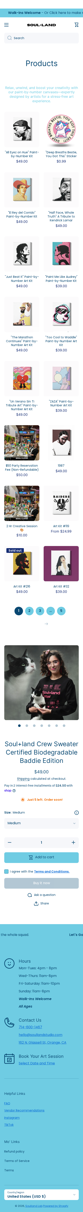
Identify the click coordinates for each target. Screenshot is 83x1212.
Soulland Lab (34, 1206)
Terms (9, 1170)
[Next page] (45, 624)
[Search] (8, 38)
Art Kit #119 (61, 526)
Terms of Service (17, 1161)
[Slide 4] (41, 725)
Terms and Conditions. (52, 871)
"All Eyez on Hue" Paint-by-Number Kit (22, 154)
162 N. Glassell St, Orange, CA (42, 1042)
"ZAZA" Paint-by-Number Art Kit (61, 403)
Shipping (23, 779)
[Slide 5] (49, 725)
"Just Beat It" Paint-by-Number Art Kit (22, 279)
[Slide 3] (34, 725)
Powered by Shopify (55, 1206)
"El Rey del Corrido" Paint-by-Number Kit (21, 214)
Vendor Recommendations (24, 1110)
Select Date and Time (37, 1063)
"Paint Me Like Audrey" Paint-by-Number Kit (61, 279)
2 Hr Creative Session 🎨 (21, 528)
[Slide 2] (27, 725)
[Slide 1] (19, 725)
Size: (14, 813)
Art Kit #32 (61, 586)
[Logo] (41, 24)
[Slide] (76, 813)
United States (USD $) (26, 1196)
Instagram (12, 1118)
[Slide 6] (56, 725)
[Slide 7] (64, 725)
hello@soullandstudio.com (40, 1034)
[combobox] (41, 38)
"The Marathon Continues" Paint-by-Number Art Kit (22, 341)
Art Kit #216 (21, 586)
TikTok (9, 1125)
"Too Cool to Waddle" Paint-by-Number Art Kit (61, 341)
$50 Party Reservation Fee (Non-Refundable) (22, 467)
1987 (61, 466)
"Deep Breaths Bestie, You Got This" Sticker (61, 154)
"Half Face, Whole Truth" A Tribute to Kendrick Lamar (61, 216)
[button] (76, 25)
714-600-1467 (30, 1027)
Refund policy (14, 1151)
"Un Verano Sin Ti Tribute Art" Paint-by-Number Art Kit (22, 405)
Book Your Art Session (41, 1056)
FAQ (7, 1103)
